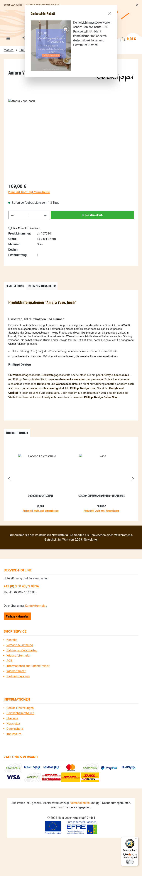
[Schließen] (110, 13)
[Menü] (136, 839)
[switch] (129, 862)
